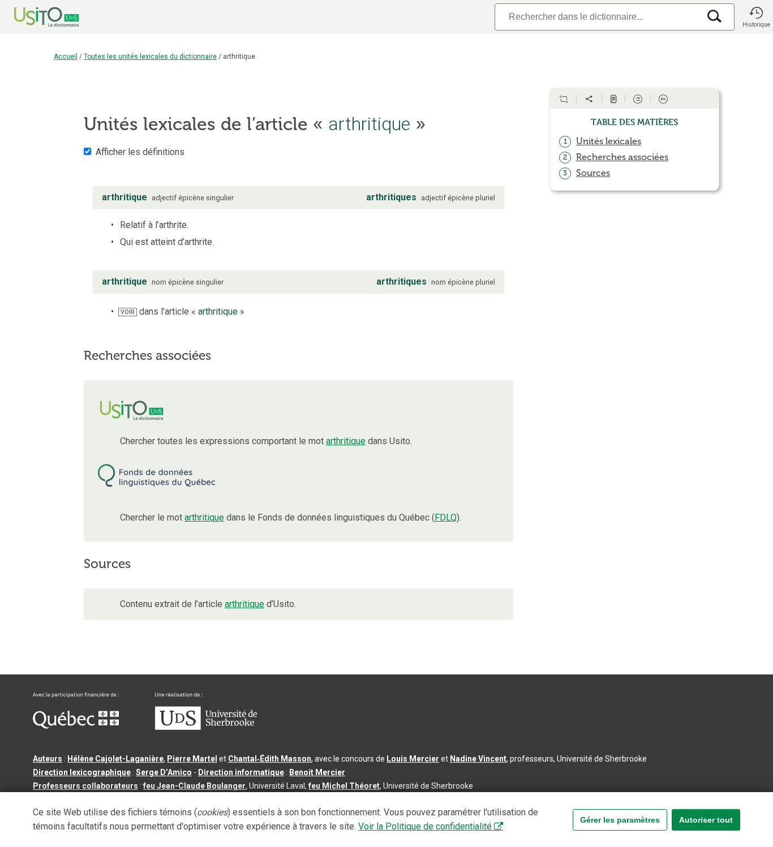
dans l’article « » (182, 311)
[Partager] (589, 99)
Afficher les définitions (140, 152)
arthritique (346, 441)
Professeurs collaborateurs (85, 785)
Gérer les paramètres (620, 819)
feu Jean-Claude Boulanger (194, 785)
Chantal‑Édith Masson (269, 758)
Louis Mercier (412, 758)
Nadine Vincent (478, 758)
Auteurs (47, 758)
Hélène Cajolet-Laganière (115, 758)
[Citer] (563, 99)
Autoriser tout (706, 819)
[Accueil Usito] (34, 17)
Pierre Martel (192, 758)
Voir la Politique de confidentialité (425, 826)
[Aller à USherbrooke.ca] (206, 727)
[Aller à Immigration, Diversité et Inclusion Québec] (76, 725)
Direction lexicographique (82, 772)
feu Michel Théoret (344, 785)
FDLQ (446, 517)
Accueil (66, 57)
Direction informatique (241, 772)
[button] (756, 17)
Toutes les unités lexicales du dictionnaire (150, 57)
